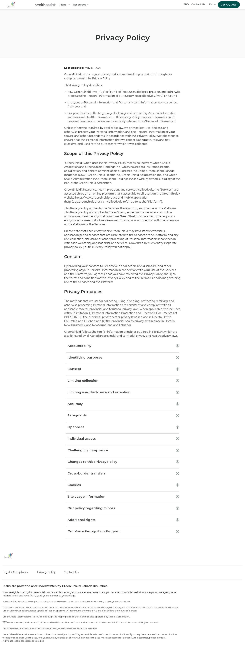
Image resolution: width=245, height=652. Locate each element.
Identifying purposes (85, 357)
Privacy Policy (46, 572)
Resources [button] (79, 4)
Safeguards (77, 415)
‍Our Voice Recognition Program (94, 531)
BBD (186, 4)
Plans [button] (63, 4)
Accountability (79, 346)
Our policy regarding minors (91, 508)
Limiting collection (83, 381)
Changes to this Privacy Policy (92, 462)
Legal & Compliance (15, 572)
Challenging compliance (88, 450)
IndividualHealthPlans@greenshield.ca (23, 640)
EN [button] (210, 4)
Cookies (74, 485)
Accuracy (75, 404)
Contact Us (198, 4)
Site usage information (86, 497)
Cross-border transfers (87, 473)
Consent (74, 369)
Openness (76, 427)
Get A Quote (228, 4)
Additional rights (82, 520)
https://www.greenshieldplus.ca (96, 197)
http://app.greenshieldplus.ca (84, 201)
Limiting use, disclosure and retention (99, 392)
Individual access (82, 438)
